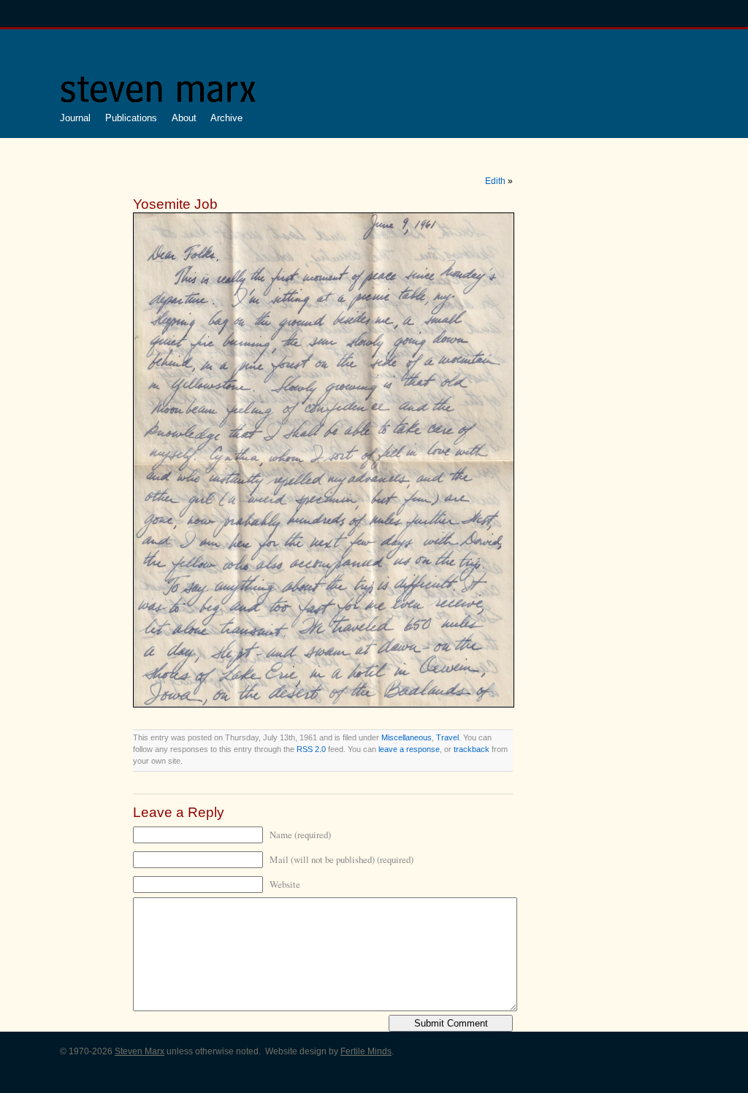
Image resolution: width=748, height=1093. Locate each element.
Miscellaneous (406, 737)
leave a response (409, 749)
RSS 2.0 (311, 749)
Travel (447, 737)
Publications (131, 117)
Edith (495, 181)
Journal (75, 117)
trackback (471, 749)
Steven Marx (139, 1051)
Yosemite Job (175, 204)
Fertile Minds (366, 1051)
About (184, 117)
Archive (226, 117)
